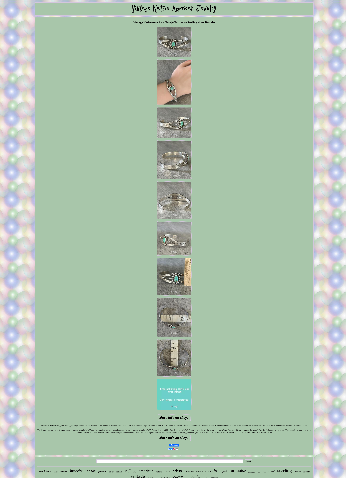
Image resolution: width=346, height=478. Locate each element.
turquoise (238, 470)
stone (111, 472)
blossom (190, 471)
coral (272, 471)
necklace (45, 471)
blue (264, 472)
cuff (128, 471)
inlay (56, 472)
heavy (298, 471)
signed (223, 471)
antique (306, 472)
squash (119, 472)
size (134, 472)
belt (259, 472)
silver (178, 470)
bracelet (76, 471)
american (146, 471)
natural (159, 472)
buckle (199, 471)
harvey (63, 471)
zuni (167, 471)
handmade (251, 472)
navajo (211, 470)
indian (90, 471)
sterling (284, 470)
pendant (102, 471)
